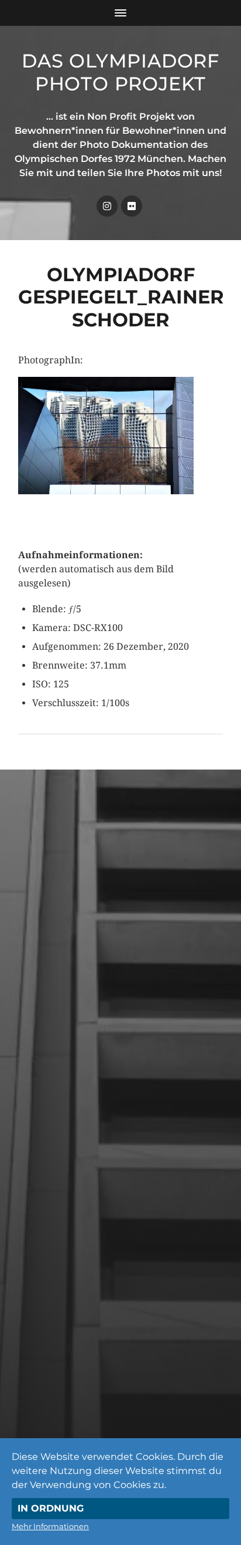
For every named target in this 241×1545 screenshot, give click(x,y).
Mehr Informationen (50, 1526)
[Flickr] (131, 206)
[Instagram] (107, 206)
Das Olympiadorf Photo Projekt (120, 72)
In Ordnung (51, 1508)
